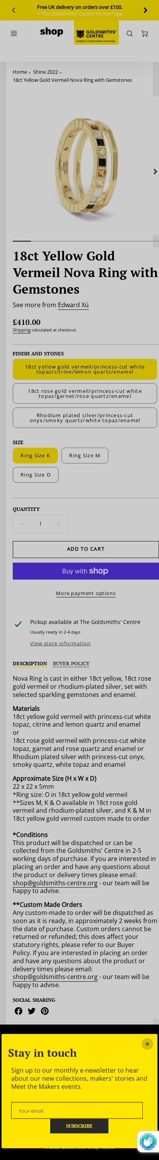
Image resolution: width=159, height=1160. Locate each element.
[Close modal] (147, 1044)
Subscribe (79, 1126)
